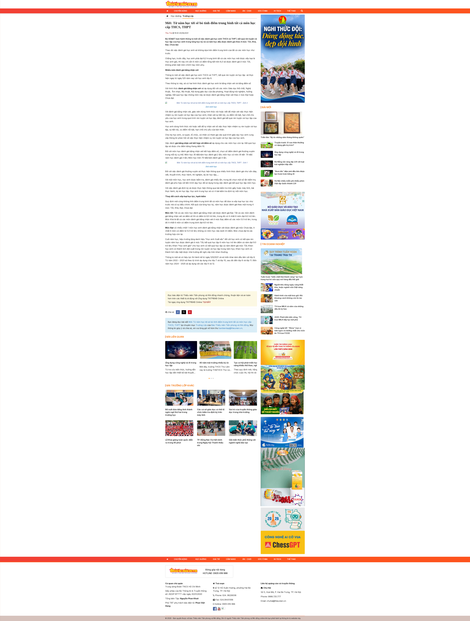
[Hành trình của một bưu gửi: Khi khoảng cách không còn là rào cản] (267, 298)
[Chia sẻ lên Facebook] (178, 312)
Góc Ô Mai (262, 11)
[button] (302, 10)
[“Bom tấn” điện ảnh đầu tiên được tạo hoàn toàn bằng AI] (267, 173)
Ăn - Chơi (246, 11)
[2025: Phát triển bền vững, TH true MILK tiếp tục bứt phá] (267, 320)
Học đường (200, 11)
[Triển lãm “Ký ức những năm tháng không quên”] (281, 123)
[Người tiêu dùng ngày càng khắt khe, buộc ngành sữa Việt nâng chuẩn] (267, 287)
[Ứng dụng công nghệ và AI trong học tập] (267, 154)
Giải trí (216, 11)
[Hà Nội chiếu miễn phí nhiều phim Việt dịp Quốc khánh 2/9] (267, 183)
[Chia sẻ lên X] (184, 312)
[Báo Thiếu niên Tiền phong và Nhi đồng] (181, 4)
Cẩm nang (231, 11)
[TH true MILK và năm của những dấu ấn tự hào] (267, 309)
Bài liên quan (175, 336)
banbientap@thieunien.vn (230, 328)
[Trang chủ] (167, 16)
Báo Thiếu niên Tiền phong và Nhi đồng (230, 325)
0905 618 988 (220, 573)
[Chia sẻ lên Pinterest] (190, 312)
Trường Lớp (188, 16)
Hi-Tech (277, 11)
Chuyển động (180, 11)
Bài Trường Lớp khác (180, 385)
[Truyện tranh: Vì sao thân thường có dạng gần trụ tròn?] (267, 144)
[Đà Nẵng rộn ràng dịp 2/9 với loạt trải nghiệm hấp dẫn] (267, 163)
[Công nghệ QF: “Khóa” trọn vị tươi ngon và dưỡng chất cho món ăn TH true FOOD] (267, 330)
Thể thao (291, 11)
